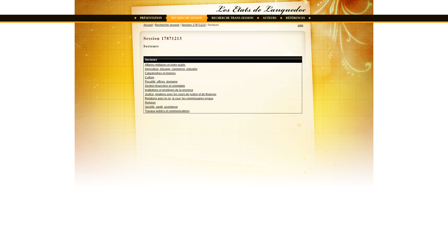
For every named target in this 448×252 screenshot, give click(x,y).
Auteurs (269, 18)
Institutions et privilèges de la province (169, 90)
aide (300, 25)
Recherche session (186, 18)
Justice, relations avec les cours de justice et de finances (180, 94)
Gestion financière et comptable (165, 86)
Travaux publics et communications (167, 111)
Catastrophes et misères (160, 73)
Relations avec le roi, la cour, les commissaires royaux (179, 98)
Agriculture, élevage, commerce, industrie (171, 69)
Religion (150, 102)
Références (295, 18)
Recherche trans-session (232, 18)
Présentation (151, 18)
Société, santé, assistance (161, 106)
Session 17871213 (194, 25)
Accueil (148, 25)
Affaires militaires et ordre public (165, 64)
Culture (149, 77)
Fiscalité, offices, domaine (161, 81)
